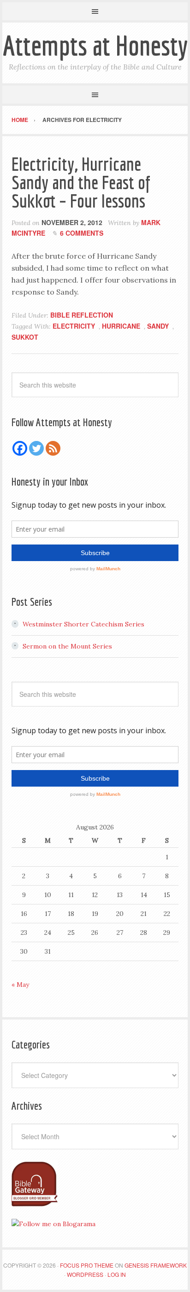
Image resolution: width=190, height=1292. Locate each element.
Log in (116, 1274)
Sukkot (25, 337)
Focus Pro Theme (86, 1265)
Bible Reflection (81, 314)
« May (20, 984)
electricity (74, 325)
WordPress (85, 1274)
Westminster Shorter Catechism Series (83, 624)
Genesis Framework (156, 1265)
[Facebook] (19, 448)
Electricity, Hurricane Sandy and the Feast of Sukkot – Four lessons (81, 182)
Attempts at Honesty (95, 45)
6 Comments (81, 233)
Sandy (158, 325)
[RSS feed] (53, 448)
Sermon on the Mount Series (67, 646)
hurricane (121, 325)
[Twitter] (36, 448)
